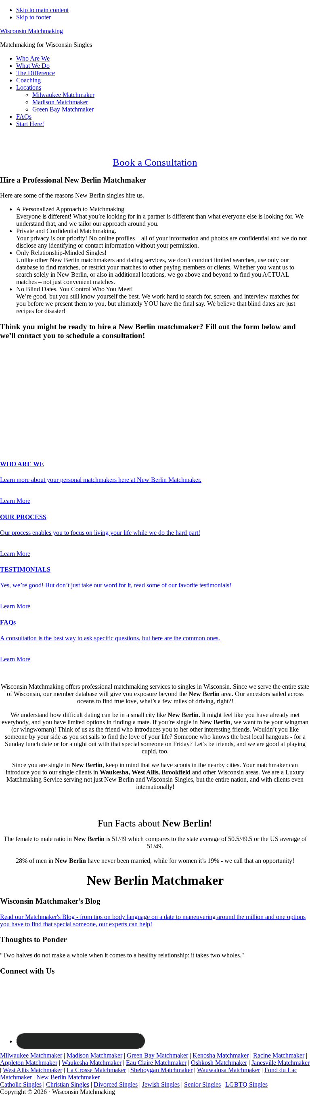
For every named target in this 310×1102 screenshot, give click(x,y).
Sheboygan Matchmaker (161, 1069)
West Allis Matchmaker (32, 1069)
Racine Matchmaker (278, 1055)
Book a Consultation (155, 162)
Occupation (17, 414)
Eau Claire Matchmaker (156, 1062)
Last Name (16, 389)
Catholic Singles (21, 1084)
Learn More (15, 500)
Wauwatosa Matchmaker (228, 1069)
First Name (16, 380)
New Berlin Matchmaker (68, 1077)
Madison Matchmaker (94, 1055)
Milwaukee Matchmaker (31, 1055)
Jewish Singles (161, 1084)
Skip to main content (42, 9)
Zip (4, 423)
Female (39, 365)
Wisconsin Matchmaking (31, 30)
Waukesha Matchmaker (91, 1062)
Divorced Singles (116, 1084)
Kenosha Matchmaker (221, 1055)
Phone (10, 406)
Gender (12, 351)
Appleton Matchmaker (28, 1062)
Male (14, 365)
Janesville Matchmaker (280, 1062)
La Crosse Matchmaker (96, 1069)
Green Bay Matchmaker (157, 1055)
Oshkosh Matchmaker (219, 1062)
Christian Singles (67, 1084)
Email (10, 397)
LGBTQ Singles (246, 1084)
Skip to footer (33, 17)
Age (8, 372)
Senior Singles (202, 1084)
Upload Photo (18, 431)
